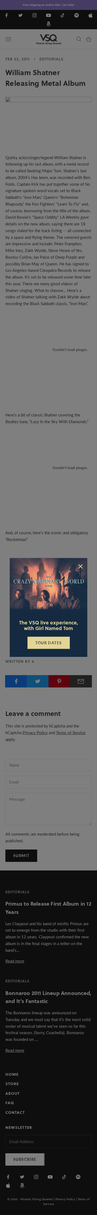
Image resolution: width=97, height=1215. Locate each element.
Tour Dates (48, 643)
